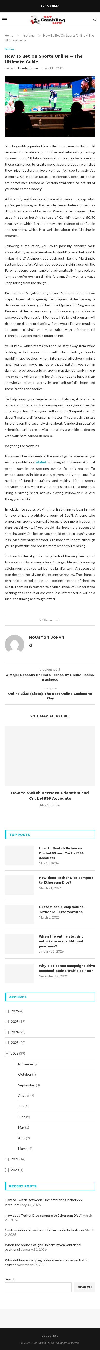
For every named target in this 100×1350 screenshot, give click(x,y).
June (21, 1117)
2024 (15, 1032)
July (21, 1106)
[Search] (95, 20)
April (21, 1138)
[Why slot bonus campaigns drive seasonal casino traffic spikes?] (19, 973)
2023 (15, 1042)
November (26, 1064)
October (24, 1074)
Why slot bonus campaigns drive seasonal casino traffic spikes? (67, 968)
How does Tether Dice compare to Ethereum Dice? (66, 880)
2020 (15, 1170)
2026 (15, 1011)
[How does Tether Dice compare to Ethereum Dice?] (19, 885)
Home (9, 35)
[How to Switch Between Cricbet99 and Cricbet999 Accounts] (50, 756)
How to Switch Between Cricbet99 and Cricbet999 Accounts (61, 853)
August (24, 1095)
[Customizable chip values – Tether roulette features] (19, 914)
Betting (29, 35)
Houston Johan (28, 68)
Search (10, 1279)
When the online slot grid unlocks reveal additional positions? (61, 941)
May (21, 1127)
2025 (15, 1021)
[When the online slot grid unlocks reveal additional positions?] (19, 944)
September (26, 1085)
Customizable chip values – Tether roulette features (63, 909)
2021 (15, 1159)
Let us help (50, 5)
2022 (14, 1053)
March (23, 1148)
